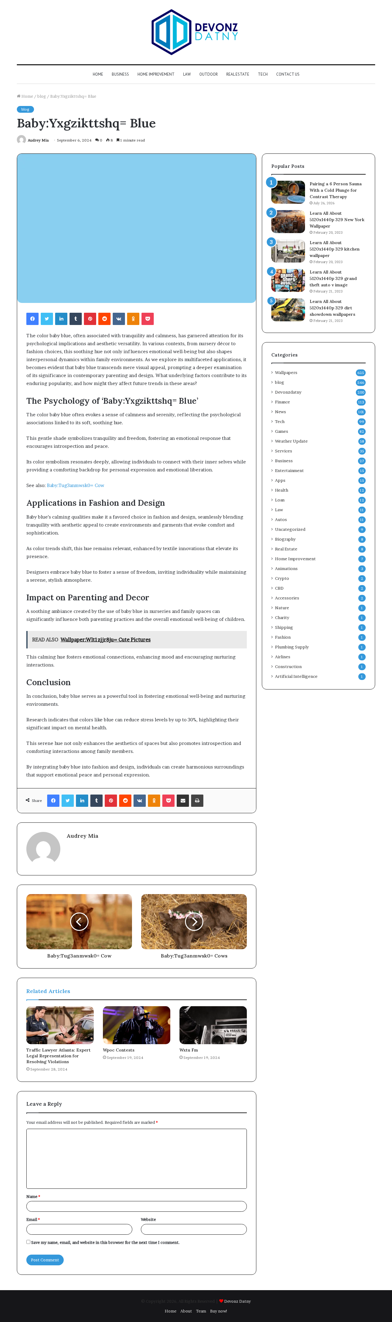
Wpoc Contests (118, 1050)
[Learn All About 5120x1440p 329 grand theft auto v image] (288, 280)
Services (283, 450)
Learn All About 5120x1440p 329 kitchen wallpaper (335, 249)
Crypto (282, 578)
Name (33, 1196)
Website (148, 1219)
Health (281, 490)
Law (187, 74)
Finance (282, 401)
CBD (279, 588)
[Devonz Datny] (196, 32)
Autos (281, 519)
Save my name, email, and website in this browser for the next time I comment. (105, 1242)
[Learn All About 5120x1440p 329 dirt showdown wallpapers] (288, 309)
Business (120, 74)
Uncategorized (290, 529)
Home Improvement (156, 74)
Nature (282, 607)
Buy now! (219, 1311)
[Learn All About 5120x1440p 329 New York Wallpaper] (288, 221)
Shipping (284, 627)
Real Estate (237, 74)
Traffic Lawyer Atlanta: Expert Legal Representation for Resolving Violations (58, 1055)
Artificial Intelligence (296, 676)
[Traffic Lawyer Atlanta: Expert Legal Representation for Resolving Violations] (60, 1025)
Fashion (283, 637)
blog (41, 96)
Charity (282, 617)
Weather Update (291, 441)
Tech (263, 74)
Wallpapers (286, 372)
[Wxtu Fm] (213, 1025)
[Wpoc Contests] (136, 1025)
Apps (280, 480)
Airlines (282, 656)
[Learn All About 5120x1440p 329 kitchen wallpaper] (288, 251)
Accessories (287, 597)
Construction (288, 666)
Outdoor (208, 74)
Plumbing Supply (292, 646)
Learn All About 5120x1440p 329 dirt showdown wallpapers (332, 308)
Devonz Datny (237, 1301)
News (280, 411)
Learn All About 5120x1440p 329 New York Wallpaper (337, 219)
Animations (286, 568)
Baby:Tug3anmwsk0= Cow (75, 485)
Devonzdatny (288, 392)
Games (281, 431)
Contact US (288, 74)
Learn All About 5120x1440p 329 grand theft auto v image (333, 278)
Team (201, 1311)
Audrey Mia (38, 140)
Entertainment (289, 470)
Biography (285, 539)
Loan (280, 499)
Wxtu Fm (188, 1050)
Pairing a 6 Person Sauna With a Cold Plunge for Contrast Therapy (336, 190)
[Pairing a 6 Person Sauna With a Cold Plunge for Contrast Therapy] (288, 192)
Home (98, 74)
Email (33, 1219)
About (186, 1311)
